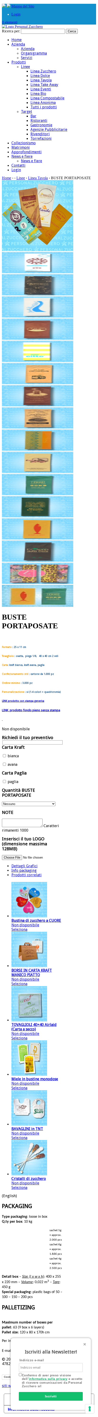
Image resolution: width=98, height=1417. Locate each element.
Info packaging (24, 870)
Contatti (18, 165)
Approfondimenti (26, 152)
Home (16, 40)
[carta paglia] (37, 449)
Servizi (26, 57)
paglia (12, 781)
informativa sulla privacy (48, 1379)
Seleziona (19, 929)
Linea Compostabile (47, 98)
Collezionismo (23, 143)
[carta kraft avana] (37, 383)
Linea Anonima (43, 102)
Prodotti (18, 62)
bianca (13, 756)
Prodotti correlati (26, 875)
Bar (33, 116)
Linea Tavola (41, 80)
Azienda (18, 44)
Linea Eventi (40, 89)
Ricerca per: (11, 31)
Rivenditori (40, 134)
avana (12, 764)
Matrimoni (20, 147)
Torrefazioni (41, 138)
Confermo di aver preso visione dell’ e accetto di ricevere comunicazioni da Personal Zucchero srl (52, 1381)
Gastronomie (41, 125)
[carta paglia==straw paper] (37, 606)
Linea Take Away (44, 84)
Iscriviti (51, 1396)
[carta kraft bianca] (37, 272)
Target (26, 111)
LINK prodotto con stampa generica (23, 700)
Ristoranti (38, 120)
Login (15, 14)
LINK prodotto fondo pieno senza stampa (31, 710)
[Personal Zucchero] (22, 27)
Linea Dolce (40, 75)
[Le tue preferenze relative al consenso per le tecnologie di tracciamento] (89, 1408)
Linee (25, 66)
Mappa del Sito (22, 6)
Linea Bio (38, 93)
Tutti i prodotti (43, 107)
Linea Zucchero (43, 71)
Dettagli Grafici (24, 866)
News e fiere (22, 156)
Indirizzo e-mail (32, 1360)
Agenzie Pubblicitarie (48, 129)
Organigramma (34, 53)
